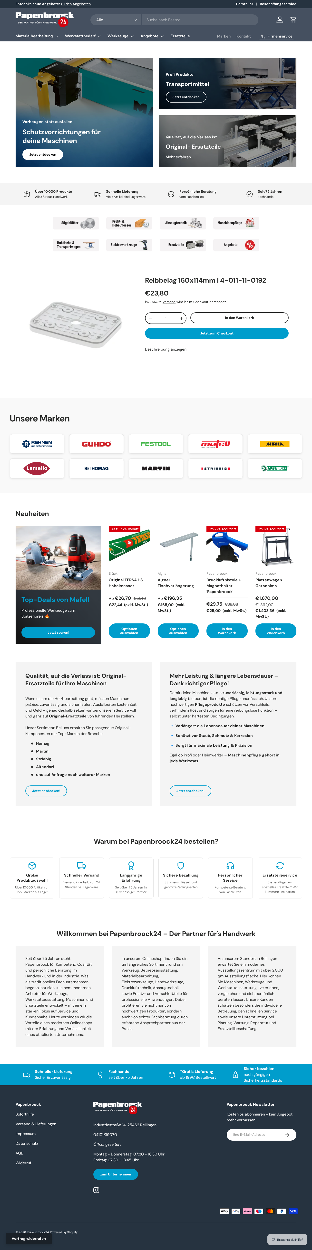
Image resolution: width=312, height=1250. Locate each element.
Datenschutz (27, 1143)
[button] (293, 19)
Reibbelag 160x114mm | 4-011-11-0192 (205, 280)
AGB (19, 1153)
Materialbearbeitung (34, 36)
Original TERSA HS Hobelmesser (126, 582)
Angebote (149, 36)
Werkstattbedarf (80, 36)
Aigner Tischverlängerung (176, 582)
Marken (224, 36)
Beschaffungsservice (278, 4)
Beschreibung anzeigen (165, 349)
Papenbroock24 (38, 1232)
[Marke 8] (236, 245)
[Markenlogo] (37, 444)
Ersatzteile (180, 36)
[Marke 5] (75, 245)
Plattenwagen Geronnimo (268, 582)
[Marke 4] (236, 223)
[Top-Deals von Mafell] (58, 557)
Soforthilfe (25, 1114)
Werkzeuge (117, 36)
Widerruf (23, 1162)
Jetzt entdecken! (46, 791)
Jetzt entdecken (42, 154)
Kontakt (243, 36)
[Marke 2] (129, 223)
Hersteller (244, 4)
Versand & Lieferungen (36, 1123)
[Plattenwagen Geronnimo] (276, 546)
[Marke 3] (182, 223)
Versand (169, 302)
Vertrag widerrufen (29, 1238)
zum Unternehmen (115, 1174)
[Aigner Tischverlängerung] (178, 546)
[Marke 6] (129, 245)
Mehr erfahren (178, 157)
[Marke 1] (75, 223)
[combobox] (174, 19)
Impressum (26, 1133)
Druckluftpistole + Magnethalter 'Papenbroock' (223, 585)
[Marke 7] (182, 245)
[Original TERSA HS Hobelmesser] (129, 546)
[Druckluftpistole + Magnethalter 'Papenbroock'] (227, 546)
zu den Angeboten (76, 4)
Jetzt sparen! (58, 632)
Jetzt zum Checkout (217, 333)
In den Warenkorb (239, 317)
